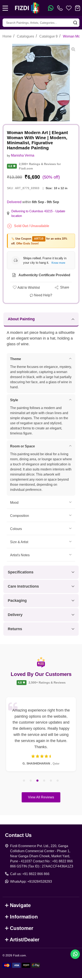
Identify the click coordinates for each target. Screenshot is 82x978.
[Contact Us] (60, 8)
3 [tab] (38, 781)
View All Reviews (41, 797)
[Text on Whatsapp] (50, 8)
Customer (21, 928)
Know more (58, 262)
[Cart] (77, 8)
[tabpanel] (41, 734)
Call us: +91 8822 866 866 (29, 874)
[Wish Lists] (68, 8)
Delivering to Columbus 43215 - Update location (38, 213)
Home (7, 36)
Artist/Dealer (24, 939)
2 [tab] (31, 781)
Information (24, 917)
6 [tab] (58, 781)
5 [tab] (51, 781)
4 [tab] (44, 781)
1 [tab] (24, 781)
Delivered (14, 202)
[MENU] (5, 8)
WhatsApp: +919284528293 (31, 881)
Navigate (20, 905)
